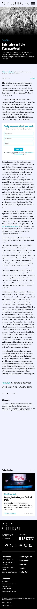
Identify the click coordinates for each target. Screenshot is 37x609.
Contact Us (23, 572)
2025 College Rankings (9, 572)
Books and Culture (8, 567)
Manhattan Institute (8, 584)
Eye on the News (7, 560)
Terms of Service (18, 154)
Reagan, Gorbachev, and (18, 498)
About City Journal (26, 556)
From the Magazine (8, 562)
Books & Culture (10, 513)
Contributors (24, 560)
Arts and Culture (13, 73)
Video (4, 570)
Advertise (5, 581)
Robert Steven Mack (10, 494)
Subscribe (23, 564)
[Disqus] (18, 439)
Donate (6, 400)
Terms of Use (6, 589)
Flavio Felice (5, 40)
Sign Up (19, 149)
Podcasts (5, 565)
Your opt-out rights (7, 605)
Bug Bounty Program (9, 591)
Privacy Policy (29, 152)
